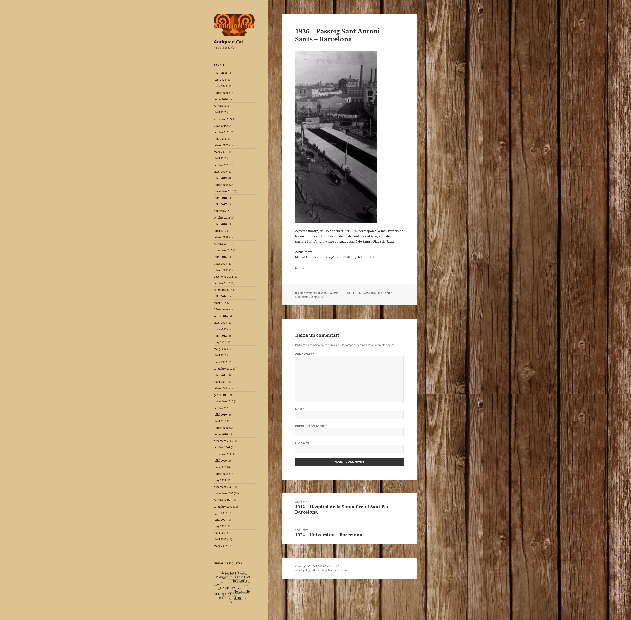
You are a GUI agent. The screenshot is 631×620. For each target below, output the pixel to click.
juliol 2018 (220, 198)
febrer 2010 (221, 428)
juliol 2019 (220, 178)
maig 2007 (220, 533)
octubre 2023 (222, 132)
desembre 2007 (223, 487)
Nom (299, 409)
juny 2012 (220, 342)
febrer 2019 (221, 185)
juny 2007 (220, 526)
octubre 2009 (222, 447)
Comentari (304, 354)
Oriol (336, 293)
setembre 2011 (223, 368)
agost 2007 (220, 513)
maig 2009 (220, 467)
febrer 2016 (221, 237)
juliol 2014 (220, 296)
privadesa (331, 570)
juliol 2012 (220, 336)
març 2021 (220, 152)
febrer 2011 (221, 388)
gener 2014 (221, 316)
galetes (344, 570)
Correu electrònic (311, 426)
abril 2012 (220, 355)
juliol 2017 (220, 204)
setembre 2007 (223, 506)
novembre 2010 (223, 401)
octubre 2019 (222, 165)
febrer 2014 (221, 309)
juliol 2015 (220, 257)
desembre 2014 (223, 276)
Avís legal (301, 570)
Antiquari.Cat (228, 42)
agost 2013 (220, 322)
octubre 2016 (222, 217)
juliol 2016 (220, 224)
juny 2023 (220, 139)
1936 (358, 293)
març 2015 (220, 263)
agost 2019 (220, 171)
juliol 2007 (220, 519)
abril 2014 (220, 303)
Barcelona (369, 293)
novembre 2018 (223, 191)
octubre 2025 (222, 106)
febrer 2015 (221, 270)
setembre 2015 (223, 250)
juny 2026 (220, 79)
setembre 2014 (223, 290)
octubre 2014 (222, 283)
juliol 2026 (220, 73)
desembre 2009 (223, 441)
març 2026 (220, 86)
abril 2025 (220, 112)
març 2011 (220, 382)
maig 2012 (220, 349)
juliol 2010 (220, 414)
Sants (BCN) (318, 297)
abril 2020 (220, 158)
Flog (347, 293)
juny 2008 (220, 480)
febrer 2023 (221, 145)
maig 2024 (220, 125)
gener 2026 (221, 99)
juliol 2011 (220, 375)
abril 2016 (220, 230)
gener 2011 (221, 395)
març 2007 (220, 546)
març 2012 (220, 362)
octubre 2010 (222, 408)
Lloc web (302, 443)
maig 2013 (220, 329)
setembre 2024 (223, 119)
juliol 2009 (220, 460)
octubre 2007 (222, 500)
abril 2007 (220, 539)
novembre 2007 (223, 493)
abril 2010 (220, 421)
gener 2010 (221, 434)
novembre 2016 (223, 211)
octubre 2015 (222, 244)
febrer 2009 (221, 474)
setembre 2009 (223, 454)
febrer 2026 (221, 93)
